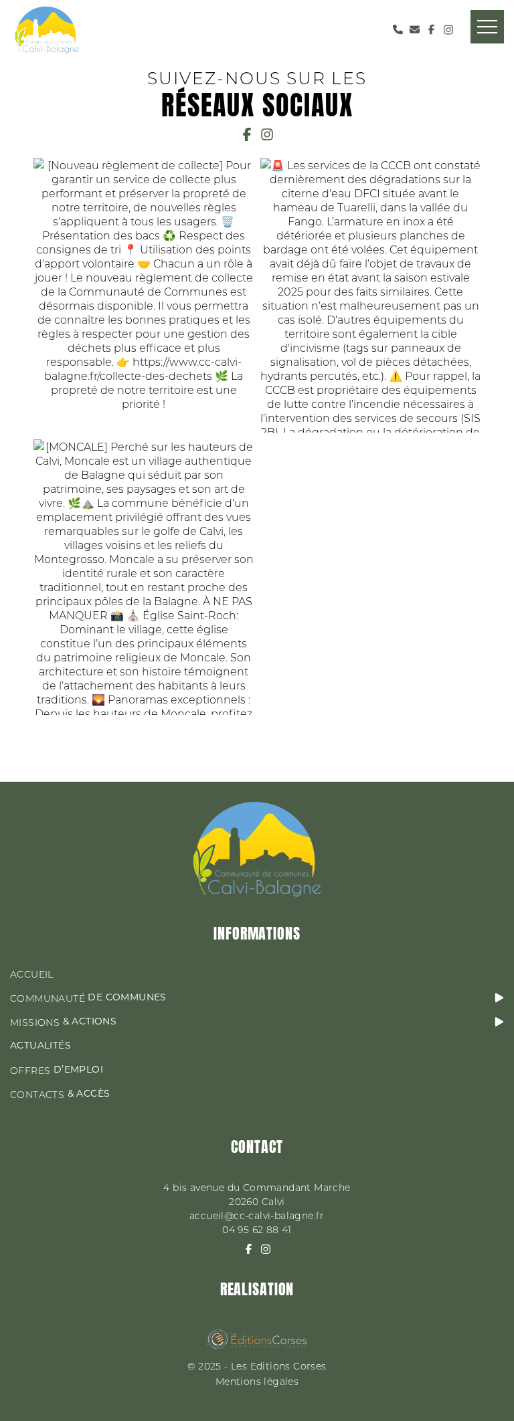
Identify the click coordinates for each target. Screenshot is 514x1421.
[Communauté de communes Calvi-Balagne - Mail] (415, 30)
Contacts (60, 1094)
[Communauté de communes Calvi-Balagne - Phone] (398, 30)
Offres (56, 1070)
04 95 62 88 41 (257, 1230)
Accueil (32, 974)
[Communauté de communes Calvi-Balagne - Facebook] (431, 30)
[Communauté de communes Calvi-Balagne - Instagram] (448, 29)
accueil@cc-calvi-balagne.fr (257, 1216)
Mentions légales (257, 1382)
